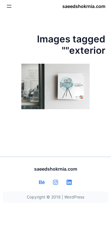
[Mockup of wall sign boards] (55, 86)
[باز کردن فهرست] (9, 6)
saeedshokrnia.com (83, 6)
